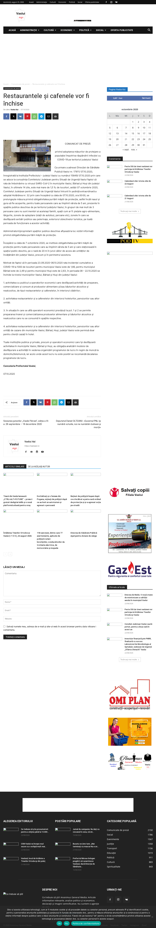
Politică (72, 2)
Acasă (31, 2)
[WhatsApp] (34, 116)
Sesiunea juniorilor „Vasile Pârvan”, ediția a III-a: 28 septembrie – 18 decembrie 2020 (26, 422)
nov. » (134, 149)
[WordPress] (38, 452)
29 (133, 145)
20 (117, 139)
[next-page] (10, 554)
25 (149, 139)
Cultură (53, 2)
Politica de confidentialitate (86, 923)
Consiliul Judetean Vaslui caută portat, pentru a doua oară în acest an (138, 627)
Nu (66, 923)
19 (110, 139)
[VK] (20, 116)
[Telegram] (41, 116)
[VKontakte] (116, 2)
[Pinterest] (27, 116)
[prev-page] (5, 554)
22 (133, 139)
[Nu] (152, 916)
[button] (149, 30)
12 (110, 133)
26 (110, 145)
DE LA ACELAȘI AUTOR (39, 466)
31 (144, 145)
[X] (13, 116)
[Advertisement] (78, 56)
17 (144, 133)
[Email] (48, 116)
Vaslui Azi (14, 109)
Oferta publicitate (92, 2)
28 (126, 145)
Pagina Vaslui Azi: (117, 89)
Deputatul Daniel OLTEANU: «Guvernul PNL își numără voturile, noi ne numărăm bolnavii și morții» (78, 424)
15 (133, 133)
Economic (62, 2)
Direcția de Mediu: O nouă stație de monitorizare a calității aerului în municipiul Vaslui (139, 597)
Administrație (41, 2)
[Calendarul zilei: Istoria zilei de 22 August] (114, 185)
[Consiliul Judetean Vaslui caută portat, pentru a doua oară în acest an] (114, 628)
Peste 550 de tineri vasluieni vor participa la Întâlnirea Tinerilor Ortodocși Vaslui (138, 169)
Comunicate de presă (20, 84)
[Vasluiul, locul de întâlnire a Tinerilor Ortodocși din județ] (11, 862)
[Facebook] (106, 2)
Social (80, 2)
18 (149, 133)
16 (138, 133)
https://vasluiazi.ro (32, 446)
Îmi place (146, 98)
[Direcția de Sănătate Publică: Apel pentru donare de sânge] (86, 520)
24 (144, 139)
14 (126, 133)
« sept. (126, 149)
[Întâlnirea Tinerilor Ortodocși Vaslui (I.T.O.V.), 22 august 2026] (18, 520)
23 (138, 139)
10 (144, 127)
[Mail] (32, 452)
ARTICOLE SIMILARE (15, 466)
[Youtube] (43, 452)
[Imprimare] (55, 116)
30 (138, 145)
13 (117, 133)
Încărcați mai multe (129, 211)
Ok (59, 923)
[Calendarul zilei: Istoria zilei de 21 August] (114, 199)
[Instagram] (111, 2)
